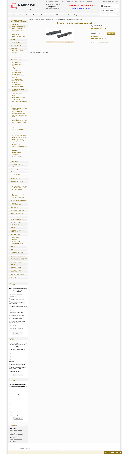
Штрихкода (70, 1)
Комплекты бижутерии (18, 57)
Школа (13, 95)
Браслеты (14, 52)
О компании (49, 1)
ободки (12, 409)
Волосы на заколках (17, 104)
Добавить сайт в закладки (110, 1)
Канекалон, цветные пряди (19, 101)
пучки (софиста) (15, 397)
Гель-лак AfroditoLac (17, 184)
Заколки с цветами (17, 156)
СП (57, 15)
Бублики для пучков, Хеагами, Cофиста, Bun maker (18, 141)
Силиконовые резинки (18, 86)
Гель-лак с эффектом (18, 192)
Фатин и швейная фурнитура (16, 270)
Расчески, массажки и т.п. (17, 318)
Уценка (13, 158)
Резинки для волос (16, 59)
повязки (13, 391)
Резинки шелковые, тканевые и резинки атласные (17, 81)
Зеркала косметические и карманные (18, 230)
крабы (12, 403)
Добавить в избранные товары (99, 42)
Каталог (15, 15)
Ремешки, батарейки (17, 243)
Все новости (13, 441)
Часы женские (16, 237)
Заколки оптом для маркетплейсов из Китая (18, 20)
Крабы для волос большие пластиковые (19, 108)
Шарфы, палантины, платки (17, 299)
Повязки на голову (16, 45)
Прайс (70, 15)
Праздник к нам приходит (16, 434)
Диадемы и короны (17, 28)
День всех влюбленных (18, 274)
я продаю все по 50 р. (16, 371)
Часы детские (15, 239)
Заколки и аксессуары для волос (17, 89)
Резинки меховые (16, 62)
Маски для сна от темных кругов (18, 263)
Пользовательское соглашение (73, 449)
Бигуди (13, 227)
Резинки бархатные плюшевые (17, 65)
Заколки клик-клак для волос (18, 130)
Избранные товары (80, 1)
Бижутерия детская (17, 50)
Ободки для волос (17, 93)
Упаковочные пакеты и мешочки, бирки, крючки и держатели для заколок (19, 258)
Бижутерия (14, 48)
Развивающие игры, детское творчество (17, 252)
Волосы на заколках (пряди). (18, 315)
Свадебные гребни (17, 30)
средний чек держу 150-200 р (18, 364)
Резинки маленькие (17, 72)
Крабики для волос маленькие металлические (19, 119)
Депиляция (14, 207)
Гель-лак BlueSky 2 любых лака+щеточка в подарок (19, 186)
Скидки (76, 15)
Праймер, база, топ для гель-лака (18, 194)
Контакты (63, 15)
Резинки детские (16, 70)
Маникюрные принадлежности (16, 203)
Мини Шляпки (15, 154)
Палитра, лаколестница (18, 197)
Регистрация (109, 10)
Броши (13, 216)
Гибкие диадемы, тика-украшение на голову (18, 33)
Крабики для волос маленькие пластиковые (18, 112)
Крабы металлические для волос (19, 116)
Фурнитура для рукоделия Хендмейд (17, 165)
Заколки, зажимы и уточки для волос (19, 123)
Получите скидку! (113, 452)
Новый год (14, 277)
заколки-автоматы (15, 406)
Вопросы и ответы (59, 1)
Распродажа (14, 161)
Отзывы (89, 1)
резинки (13, 400)
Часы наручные (15, 234)
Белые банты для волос (18, 97)
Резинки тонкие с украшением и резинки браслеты (18, 76)
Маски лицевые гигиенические (16, 175)
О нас (22, 15)
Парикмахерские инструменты (16, 223)
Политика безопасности (88, 449)
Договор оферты (61, 449)
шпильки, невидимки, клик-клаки (19, 394)
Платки (13, 39)
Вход (102, 10)
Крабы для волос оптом (16, 439)
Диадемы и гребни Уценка (19, 36)
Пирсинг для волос (17, 152)
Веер (12, 249)
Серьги (13, 55)
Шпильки (14, 150)
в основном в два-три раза (17, 353)
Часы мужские (16, 241)
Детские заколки (16, 106)
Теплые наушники (16, 42)
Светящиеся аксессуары (19, 137)
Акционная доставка (47, 15)
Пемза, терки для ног (17, 210)
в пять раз (13, 356)
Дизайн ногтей (15, 178)
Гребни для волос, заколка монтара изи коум (19, 147)
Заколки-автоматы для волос (18, 126)
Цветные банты (16, 99)
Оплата (28, 15)
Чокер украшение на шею (19, 213)
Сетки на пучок (16, 144)
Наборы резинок (16, 68)
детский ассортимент (16, 415)
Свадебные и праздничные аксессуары (18, 25)
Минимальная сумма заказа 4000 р (82, 5)
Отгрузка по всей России (81, 8)
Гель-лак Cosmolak (17, 189)
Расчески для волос (17, 169)
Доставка (36, 15)
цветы (12, 412)
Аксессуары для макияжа (18, 200)
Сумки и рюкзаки (16, 267)
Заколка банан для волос (19, 135)
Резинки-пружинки (17, 84)
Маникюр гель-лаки (17, 181)
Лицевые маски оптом (17, 172)
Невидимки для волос (18, 133)
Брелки (13, 246)
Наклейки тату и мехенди (18, 219)
